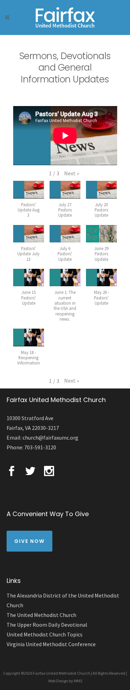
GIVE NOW (29, 541)
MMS (78, 680)
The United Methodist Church (41, 614)
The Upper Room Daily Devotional (47, 624)
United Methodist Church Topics (45, 634)
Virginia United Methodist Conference (51, 644)
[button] (72, 173)
